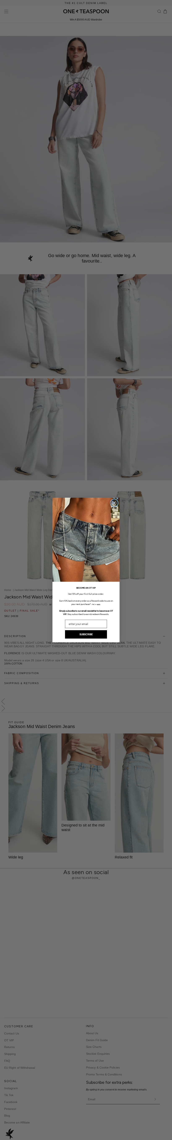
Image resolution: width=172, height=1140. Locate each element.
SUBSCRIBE (86, 634)
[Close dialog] (114, 503)
